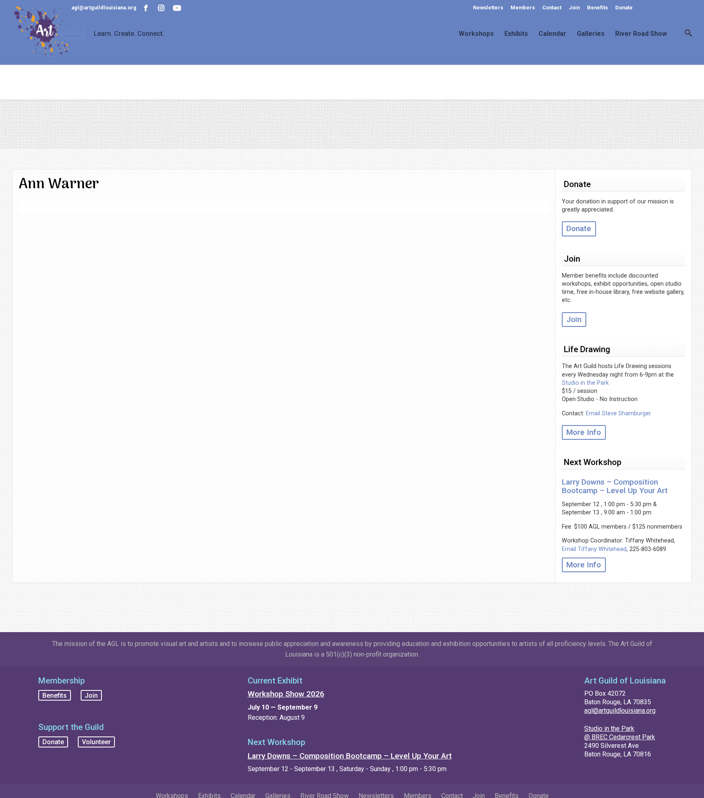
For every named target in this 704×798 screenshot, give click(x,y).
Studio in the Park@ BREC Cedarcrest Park (619, 733)
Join (574, 7)
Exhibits (516, 34)
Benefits (597, 7)
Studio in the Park (585, 382)
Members (522, 7)
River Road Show (641, 34)
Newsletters (488, 7)
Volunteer (96, 742)
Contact (551, 7)
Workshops (476, 34)
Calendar (552, 34)
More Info (583, 432)
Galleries (591, 34)
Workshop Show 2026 (286, 694)
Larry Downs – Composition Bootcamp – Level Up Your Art (615, 486)
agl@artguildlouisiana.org (620, 710)
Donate (624, 7)
